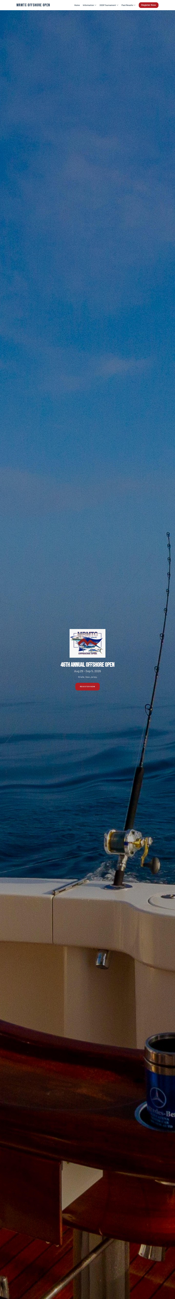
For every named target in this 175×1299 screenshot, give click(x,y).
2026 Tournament (108, 5)
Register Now (148, 5)
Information (88, 5)
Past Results (127, 5)
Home (77, 5)
